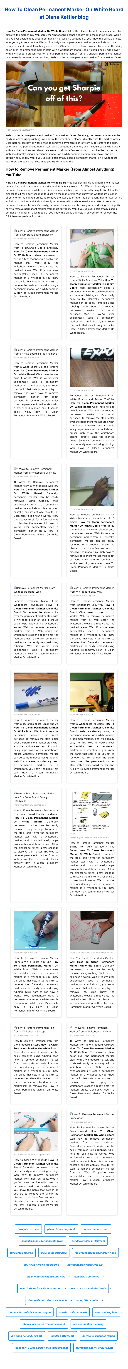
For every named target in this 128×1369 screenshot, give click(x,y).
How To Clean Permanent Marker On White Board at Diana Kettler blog (64, 13)
